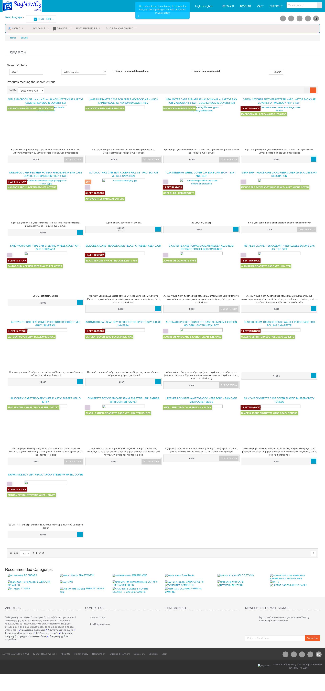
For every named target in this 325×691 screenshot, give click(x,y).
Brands (61, 28)
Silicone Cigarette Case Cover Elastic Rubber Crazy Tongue (279, 400)
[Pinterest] (308, 18)
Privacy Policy (81, 653)
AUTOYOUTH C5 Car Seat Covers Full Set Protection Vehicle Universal (123, 174)
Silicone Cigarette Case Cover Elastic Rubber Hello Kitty (45, 400)
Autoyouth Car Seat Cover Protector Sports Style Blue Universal (123, 323)
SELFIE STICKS (245, 575)
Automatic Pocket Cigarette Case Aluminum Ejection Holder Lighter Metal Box (201, 323)
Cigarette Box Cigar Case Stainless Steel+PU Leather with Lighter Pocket (123, 400)
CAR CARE (238, 581)
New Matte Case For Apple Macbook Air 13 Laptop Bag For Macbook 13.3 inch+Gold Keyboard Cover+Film (201, 101)
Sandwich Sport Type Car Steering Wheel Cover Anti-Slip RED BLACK (45, 247)
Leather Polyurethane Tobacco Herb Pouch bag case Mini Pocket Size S (201, 400)
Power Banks (187, 575)
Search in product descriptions (131, 70)
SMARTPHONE (139, 575)
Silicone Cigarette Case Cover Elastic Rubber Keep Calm (123, 245)
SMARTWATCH (86, 575)
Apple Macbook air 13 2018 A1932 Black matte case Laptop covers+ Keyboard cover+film (45, 101)
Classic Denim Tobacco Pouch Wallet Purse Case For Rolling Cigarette (279, 323)
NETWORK (237, 585)
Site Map (153, 653)
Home (16, 28)
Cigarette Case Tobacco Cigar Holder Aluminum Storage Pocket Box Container (201, 247)
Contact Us (139, 653)
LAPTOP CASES (298, 585)
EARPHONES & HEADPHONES (286, 578)
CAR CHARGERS (195, 581)
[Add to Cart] (313, 159)
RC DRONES (30, 575)
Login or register (204, 6)
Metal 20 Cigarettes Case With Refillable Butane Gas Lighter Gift (279, 247)
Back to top (319, 686)
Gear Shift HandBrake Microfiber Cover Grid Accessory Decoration (279, 174)
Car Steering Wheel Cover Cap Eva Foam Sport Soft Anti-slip (201, 174)
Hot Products (86, 28)
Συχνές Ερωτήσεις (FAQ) (16, 653)
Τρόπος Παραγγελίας (45, 653)
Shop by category (119, 28)
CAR (70, 581)
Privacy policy (162, 12)
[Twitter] (299, 18)
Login (164, 653)
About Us (65, 653)
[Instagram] (291, 18)
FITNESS (25, 588)
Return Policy (98, 653)
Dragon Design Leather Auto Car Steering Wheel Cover (45, 474)
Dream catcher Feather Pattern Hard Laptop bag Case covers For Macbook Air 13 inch (279, 101)
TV (277, 581)
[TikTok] (316, 18)
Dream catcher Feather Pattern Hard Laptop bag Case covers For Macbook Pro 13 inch (45, 174)
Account (37, 28)
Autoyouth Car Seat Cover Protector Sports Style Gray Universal (45, 323)
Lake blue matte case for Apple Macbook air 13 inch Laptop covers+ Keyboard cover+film (123, 101)
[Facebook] (283, 18)
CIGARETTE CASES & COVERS (129, 591)
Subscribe (312, 638)
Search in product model (206, 70)
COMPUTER (187, 585)
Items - (43, 18)
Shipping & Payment (120, 653)
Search (24, 37)
